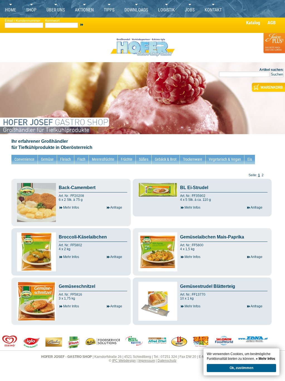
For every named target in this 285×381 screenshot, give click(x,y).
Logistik (166, 10)
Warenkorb (268, 87)
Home (10, 10)
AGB (271, 22)
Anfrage (116, 207)
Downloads (136, 10)
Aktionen (84, 10)
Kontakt (213, 10)
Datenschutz (167, 361)
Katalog (253, 22)
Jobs (190, 10)
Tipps (109, 10)
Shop (31, 10)
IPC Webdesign (124, 361)
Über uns (55, 10)
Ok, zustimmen (241, 368)
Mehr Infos (70, 207)
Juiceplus (274, 46)
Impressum (146, 361)
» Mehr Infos (265, 359)
